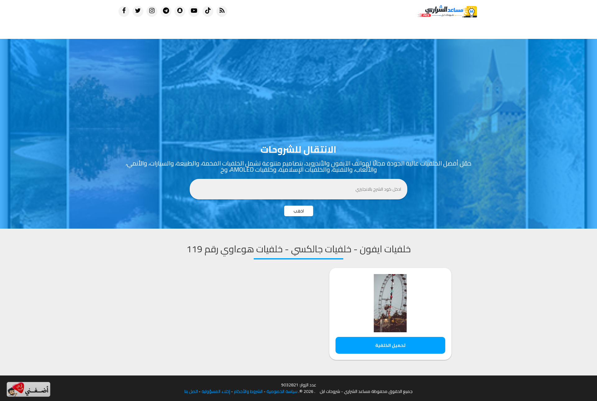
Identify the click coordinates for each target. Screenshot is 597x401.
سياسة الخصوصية (282, 391)
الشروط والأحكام (248, 391)
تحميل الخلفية (390, 345)
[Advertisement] (298, 85)
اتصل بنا (191, 391)
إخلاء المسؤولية (215, 391)
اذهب (299, 211)
